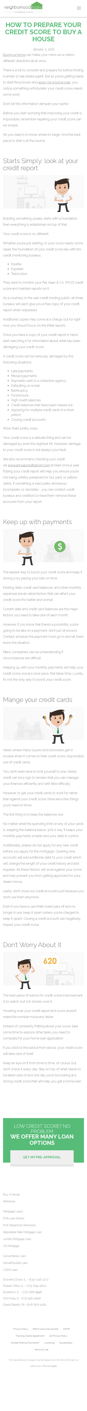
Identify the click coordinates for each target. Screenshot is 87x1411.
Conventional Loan (14, 1256)
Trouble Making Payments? (25, 1343)
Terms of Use (41, 1349)
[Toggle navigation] (79, 8)
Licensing (49, 1343)
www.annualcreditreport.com (29, 465)
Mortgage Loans (13, 1211)
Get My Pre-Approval (42, 1157)
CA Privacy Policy (58, 1336)
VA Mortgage (11, 1246)
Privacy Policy (20, 1329)
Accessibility (65, 1343)
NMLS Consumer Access (45, 1329)
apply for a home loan (54, 82)
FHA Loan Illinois (13, 1218)
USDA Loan (10, 1269)
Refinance (9, 1201)
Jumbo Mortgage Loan (17, 1239)
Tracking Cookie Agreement (30, 1336)
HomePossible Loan (15, 1263)
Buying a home (14, 55)
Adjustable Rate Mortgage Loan (22, 1232)
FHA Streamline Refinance (19, 1225)
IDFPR (66, 1329)
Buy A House (11, 1194)
